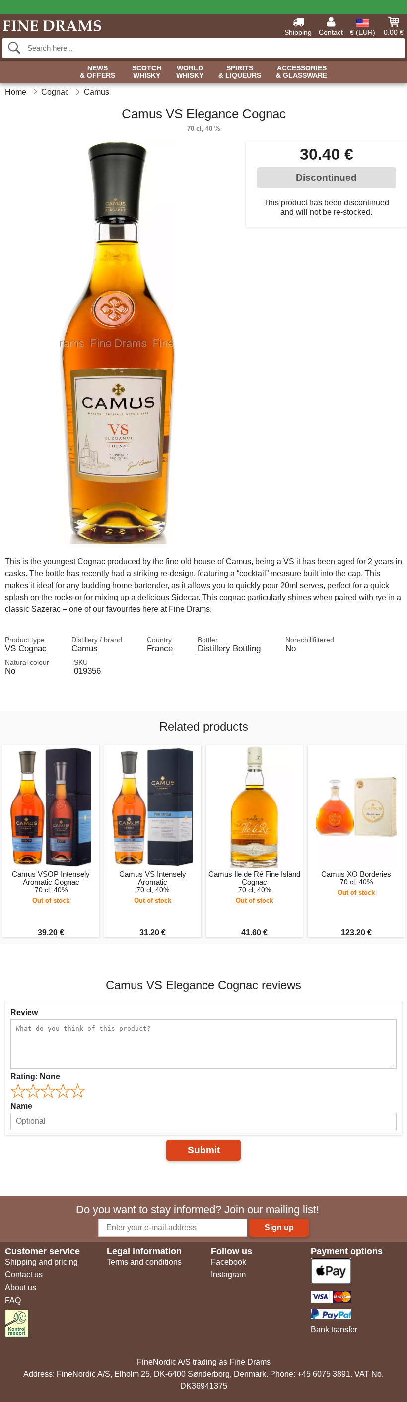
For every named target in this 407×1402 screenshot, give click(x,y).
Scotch (146, 72)
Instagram (228, 1274)
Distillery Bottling (229, 648)
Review (24, 1012)
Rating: (35, 1076)
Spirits (239, 72)
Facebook (228, 1262)
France (160, 648)
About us (20, 1287)
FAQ (13, 1300)
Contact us (24, 1274)
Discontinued (326, 177)
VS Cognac (26, 648)
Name (21, 1106)
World (190, 72)
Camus (84, 648)
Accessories (301, 72)
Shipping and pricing (41, 1262)
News (97, 72)
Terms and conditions (144, 1262)
